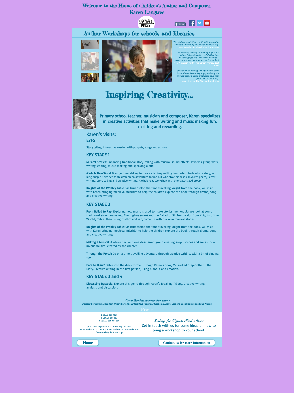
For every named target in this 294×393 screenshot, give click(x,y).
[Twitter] (200, 23)
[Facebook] (192, 23)
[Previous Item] (107, 61)
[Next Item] (167, 61)
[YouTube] (207, 23)
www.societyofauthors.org (109, 332)
